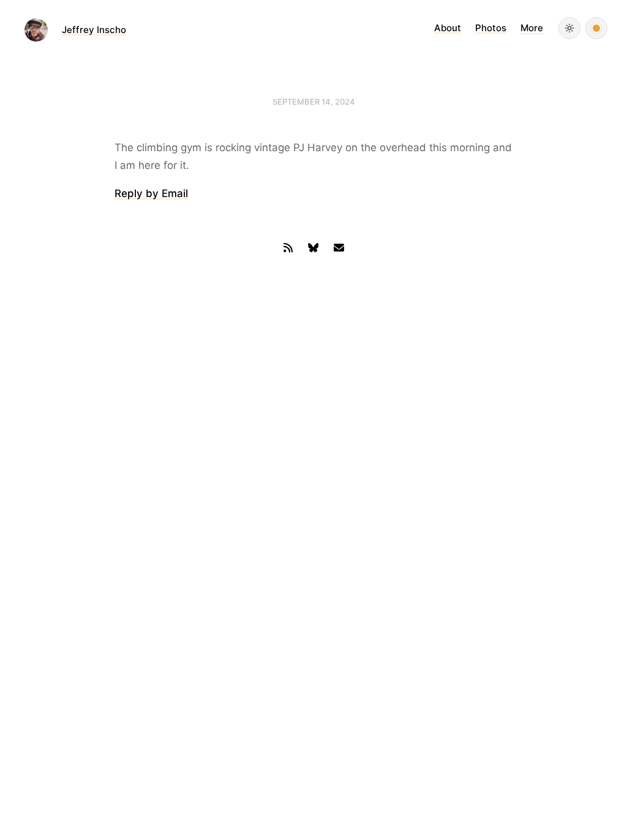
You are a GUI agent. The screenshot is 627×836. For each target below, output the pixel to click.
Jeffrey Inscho (94, 29)
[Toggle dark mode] (569, 28)
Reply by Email (151, 193)
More (531, 28)
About (447, 28)
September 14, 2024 (313, 101)
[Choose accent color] (596, 28)
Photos (490, 28)
